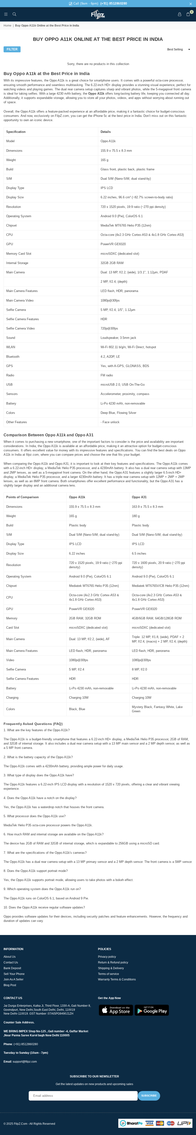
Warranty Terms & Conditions (117, 979)
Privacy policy (107, 956)
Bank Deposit (12, 968)
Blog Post (10, 985)
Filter (12, 49)
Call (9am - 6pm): (99, 3)
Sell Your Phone (14, 974)
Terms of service (108, 974)
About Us (10, 956)
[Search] (14, 14)
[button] (188, 14)
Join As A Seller (13, 979)
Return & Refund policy (113, 962)
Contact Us (11, 962)
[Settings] (179, 14)
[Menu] (5, 14)
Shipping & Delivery (111, 968)
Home (7, 25)
